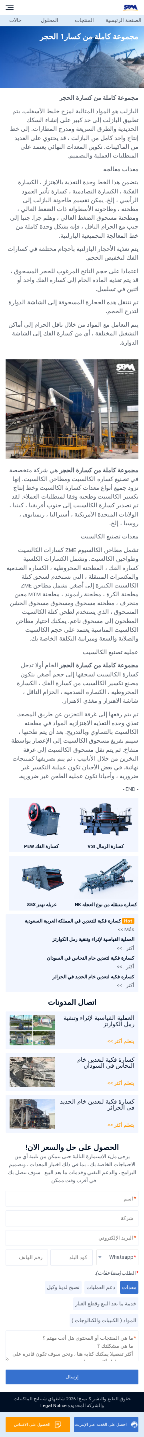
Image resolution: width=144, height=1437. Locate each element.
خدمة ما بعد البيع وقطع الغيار (105, 1304)
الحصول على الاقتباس (32, 1424)
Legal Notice (53, 1405)
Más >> (126, 929)
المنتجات (84, 20)
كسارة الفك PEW (41, 846)
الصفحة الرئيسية (124, 20)
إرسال (72, 1377)
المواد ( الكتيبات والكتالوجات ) (104, 1320)
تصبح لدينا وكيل (63, 1287)
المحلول (49, 20)
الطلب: (116, 1273)
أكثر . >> (125, 948)
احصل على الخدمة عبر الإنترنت (100, 1424)
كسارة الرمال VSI (106, 846)
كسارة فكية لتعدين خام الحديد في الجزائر (93, 977)
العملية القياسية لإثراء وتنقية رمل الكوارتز (93, 939)
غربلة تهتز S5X (41, 904)
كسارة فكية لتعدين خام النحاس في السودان (90, 958)
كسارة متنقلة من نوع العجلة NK (106, 904)
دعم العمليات (100, 1287)
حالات (15, 20)
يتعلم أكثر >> (120, 1041)
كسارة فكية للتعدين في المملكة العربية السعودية (78, 921)
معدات (129, 1287)
